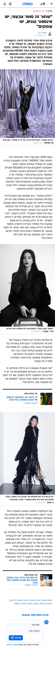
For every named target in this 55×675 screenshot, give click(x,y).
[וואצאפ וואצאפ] (10, 3)
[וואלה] (27, 3)
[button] (43, 4)
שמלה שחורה (38, 604)
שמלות (29, 604)
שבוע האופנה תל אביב (18, 600)
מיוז (23, 604)
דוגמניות (48, 604)
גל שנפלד (18, 604)
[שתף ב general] (4, 3)
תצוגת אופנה (46, 600)
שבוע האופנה (34, 600)
